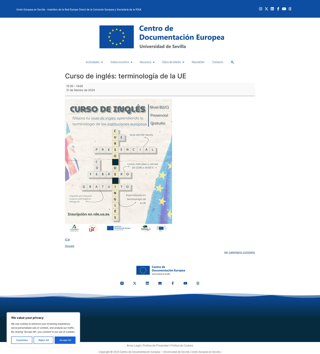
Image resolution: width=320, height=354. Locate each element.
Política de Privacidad (155, 345)
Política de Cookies (181, 345)
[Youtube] (284, 9)
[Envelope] (160, 283)
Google (69, 246)
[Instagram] (261, 9)
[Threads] (290, 9)
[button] (233, 62)
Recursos (145, 62)
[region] (43, 329)
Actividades (93, 62)
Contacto (217, 62)
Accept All (65, 340)
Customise (22, 340)
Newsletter (198, 62)
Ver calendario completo (239, 252)
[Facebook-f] (278, 9)
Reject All (43, 340)
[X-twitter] (266, 9)
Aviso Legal (134, 345)
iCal (67, 239)
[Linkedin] (272, 9)
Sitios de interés (171, 62)
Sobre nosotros (119, 62)
